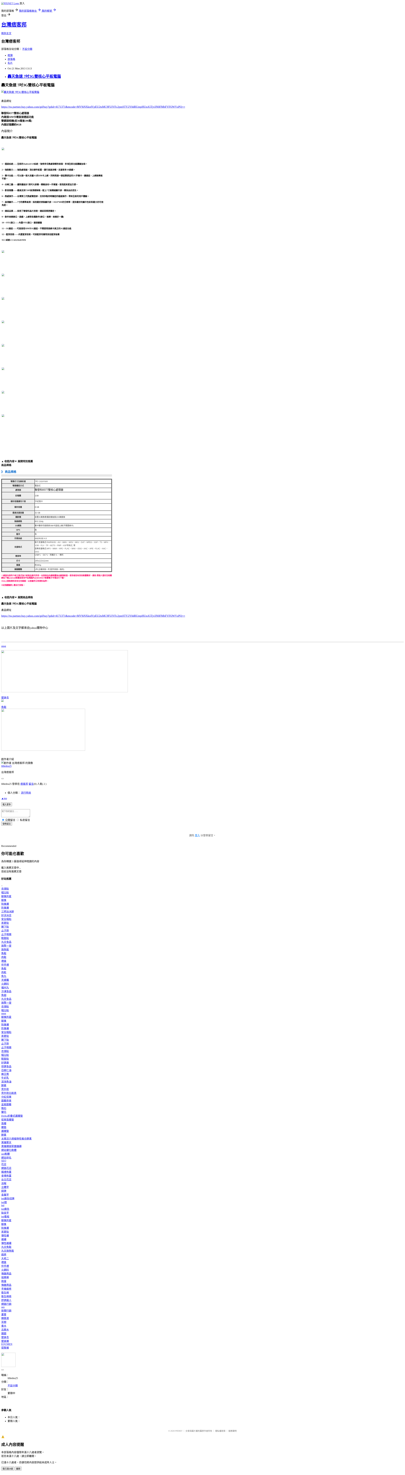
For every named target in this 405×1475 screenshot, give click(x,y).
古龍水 (5, 1329)
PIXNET (178, 1431)
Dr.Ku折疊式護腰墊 (12, 1116)
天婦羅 (5, 980)
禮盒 (3, 961)
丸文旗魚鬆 (7, 1250)
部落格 (11, 59)
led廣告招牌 (7, 1198)
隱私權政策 (220, 1431)
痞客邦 (24, 784)
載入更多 (7, 804)
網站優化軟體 (8, 1150)
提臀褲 (5, 1347)
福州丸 (5, 987)
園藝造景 (6, 1100)
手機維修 (6, 1288)
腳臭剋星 (6, 896)
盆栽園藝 (6, 1104)
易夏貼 (5, 923)
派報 (3, 1183)
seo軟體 (5, 1154)
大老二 (5, 1258)
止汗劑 (5, 930)
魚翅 (3, 995)
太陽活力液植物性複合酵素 (16, 1138)
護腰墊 (5, 1131)
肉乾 (3, 972)
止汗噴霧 (6, 934)
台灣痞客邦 (14, 24)
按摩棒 (5, 1277)
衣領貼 (5, 888)
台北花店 (6, 1179)
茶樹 (3, 1322)
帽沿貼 (5, 892)
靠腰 (3, 1123)
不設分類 (27, 49)
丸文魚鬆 (6, 1247)
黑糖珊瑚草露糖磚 (11, 1146)
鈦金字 (5, 1212)
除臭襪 (5, 904)
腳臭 (3, 900)
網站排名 (6, 1157)
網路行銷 (6, 1304)
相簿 (10, 55)
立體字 (5, 1187)
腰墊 (3, 1127)
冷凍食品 (6, 991)
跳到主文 (6, 33)
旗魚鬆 (5, 949)
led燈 (4, 1202)
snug (3, 646)
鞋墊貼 (5, 938)
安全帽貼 (6, 919)
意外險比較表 (8, 1093)
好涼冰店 (6, 915)
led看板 (5, 1216)
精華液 (5, 1318)
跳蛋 (3, 1281)
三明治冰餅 (7, 911)
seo (3, 1307)
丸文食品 (6, 942)
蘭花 (3, 1112)
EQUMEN (6, 1344)
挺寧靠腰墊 (7, 1119)
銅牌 (3, 1191)
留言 (31, 784)
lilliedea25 (6, 766)
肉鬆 (3, 957)
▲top (4, 798)
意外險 (5, 1089)
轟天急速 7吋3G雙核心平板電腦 (34, 76)
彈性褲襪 (6, 1243)
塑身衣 (5, 697)
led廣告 (5, 1209)
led (2, 1205)
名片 (10, 63)
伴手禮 (5, 964)
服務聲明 (232, 1431)
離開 (18, 1469)
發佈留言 (7, 824)
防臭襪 (5, 907)
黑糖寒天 (6, 1142)
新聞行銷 (6, 1310)
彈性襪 (5, 1235)
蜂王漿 (5, 1074)
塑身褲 (5, 1341)
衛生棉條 (6, 1296)
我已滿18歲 (8, 1469)
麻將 (3, 1254)
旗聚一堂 (6, 945)
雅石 (3, 1108)
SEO (3, 1160)
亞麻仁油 (6, 1070)
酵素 (3, 1085)
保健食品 (6, 1066)
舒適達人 (6, 1300)
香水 (3, 1326)
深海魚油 (6, 1081)
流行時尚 (26, 792)
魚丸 (3, 976)
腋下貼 (5, 926)
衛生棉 (5, 1292)
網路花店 (6, 1168)
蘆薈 (3, 1314)
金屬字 (5, 1194)
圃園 (3, 1333)
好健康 (5, 1062)
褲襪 (3, 1239)
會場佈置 (6, 1175)
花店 (3, 1164)
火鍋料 (5, 983)
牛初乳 (5, 1078)
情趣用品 (6, 1273)
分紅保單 (6, 1097)
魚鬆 (3, 707)
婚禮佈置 (6, 1172)
